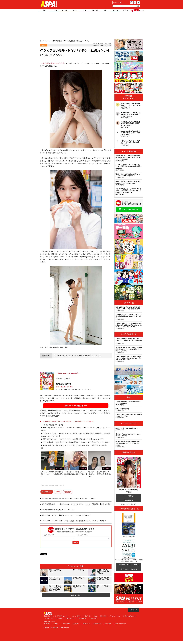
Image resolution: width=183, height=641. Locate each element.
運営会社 (60, 618)
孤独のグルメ (87, 623)
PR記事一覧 (87, 616)
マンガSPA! (108, 623)
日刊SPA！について (63, 616)
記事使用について (71, 618)
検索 (138, 6)
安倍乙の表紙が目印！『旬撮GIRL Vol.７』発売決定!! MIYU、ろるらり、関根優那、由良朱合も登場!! (76, 504)
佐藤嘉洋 (68, 492)
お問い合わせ (83, 618)
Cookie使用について (131, 616)
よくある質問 (93, 618)
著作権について (49, 618)
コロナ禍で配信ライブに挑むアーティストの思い (58, 510)
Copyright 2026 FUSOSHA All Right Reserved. (56, 627)
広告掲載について (49, 616)
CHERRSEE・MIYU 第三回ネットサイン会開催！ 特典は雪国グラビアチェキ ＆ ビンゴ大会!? (74, 521)
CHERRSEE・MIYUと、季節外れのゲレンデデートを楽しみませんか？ (66, 515)
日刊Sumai (76, 623)
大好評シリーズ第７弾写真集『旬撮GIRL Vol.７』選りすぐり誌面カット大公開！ (69, 498)
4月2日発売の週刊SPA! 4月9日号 (53, 63)
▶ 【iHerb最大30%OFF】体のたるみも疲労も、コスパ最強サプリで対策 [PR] (66, 421)
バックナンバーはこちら (128, 504)
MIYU (58, 492)
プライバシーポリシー (115, 616)
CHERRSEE (47, 492)
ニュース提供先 (76, 616)
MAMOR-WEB (98, 623)
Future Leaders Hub (120, 623)
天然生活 (56, 623)
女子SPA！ (47, 623)
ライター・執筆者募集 (100, 616)
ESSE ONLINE (66, 623)
